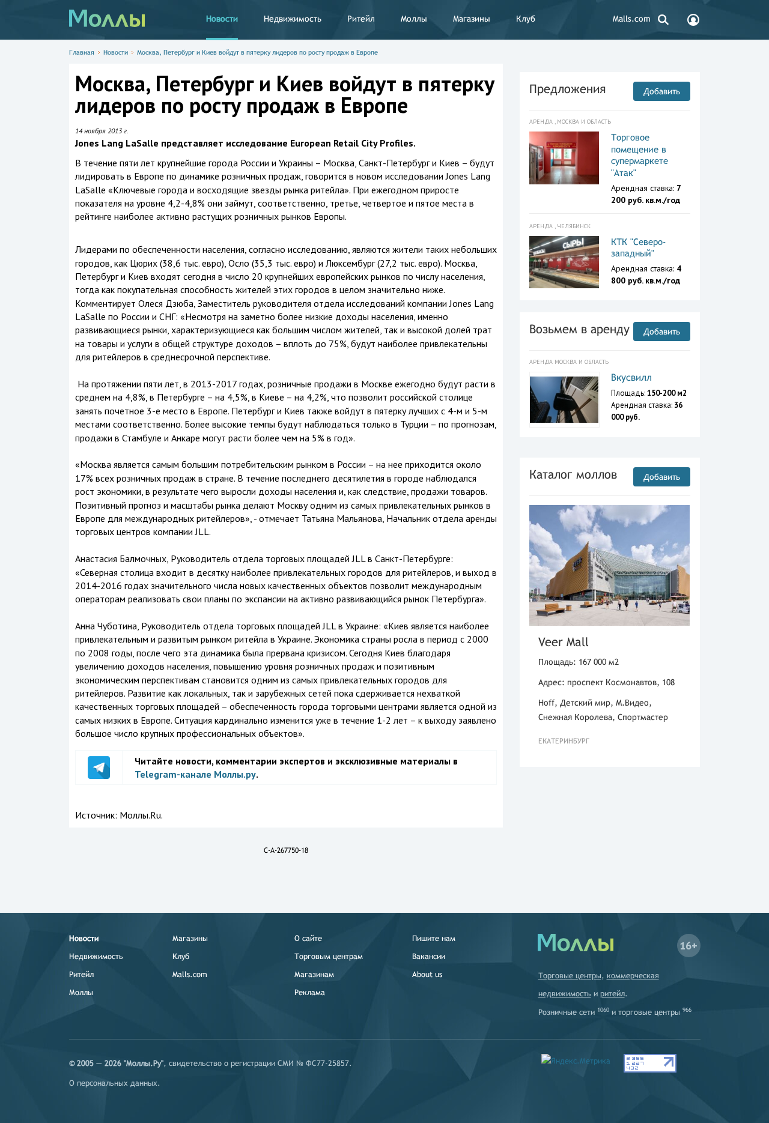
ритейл (612, 993)
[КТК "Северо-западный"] (564, 262)
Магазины (471, 18)
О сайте (308, 938)
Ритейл (361, 18)
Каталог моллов (573, 474)
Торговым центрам (328, 956)
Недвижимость (292, 18)
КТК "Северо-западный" (638, 248)
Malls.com (632, 18)
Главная (81, 52)
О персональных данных (113, 1083)
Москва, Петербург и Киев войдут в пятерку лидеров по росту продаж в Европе (257, 52)
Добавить (661, 91)
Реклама (309, 992)
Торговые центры (569, 975)
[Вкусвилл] (564, 400)
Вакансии (428, 956)
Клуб (525, 18)
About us (427, 974)
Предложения (567, 88)
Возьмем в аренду (579, 329)
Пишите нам (433, 938)
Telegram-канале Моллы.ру (195, 774)
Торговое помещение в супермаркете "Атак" (639, 155)
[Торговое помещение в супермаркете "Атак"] (564, 158)
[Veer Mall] (609, 565)
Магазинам (314, 974)
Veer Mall (563, 642)
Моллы (414, 18)
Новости (222, 18)
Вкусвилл (631, 377)
